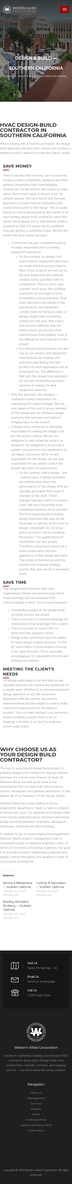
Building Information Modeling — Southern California (17, 905)
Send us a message (41, 981)
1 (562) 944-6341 (39, 995)
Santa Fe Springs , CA (42, 968)
